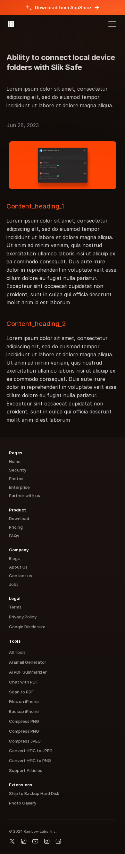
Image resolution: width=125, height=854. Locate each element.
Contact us (20, 575)
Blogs (14, 558)
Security (17, 469)
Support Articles (25, 770)
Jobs (14, 584)
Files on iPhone (24, 701)
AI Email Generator (27, 662)
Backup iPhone (24, 711)
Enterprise (19, 487)
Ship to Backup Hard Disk (34, 793)
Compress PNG (24, 721)
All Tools (17, 652)
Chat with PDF (23, 681)
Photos (16, 478)
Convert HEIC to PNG (30, 760)
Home (15, 461)
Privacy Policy (23, 616)
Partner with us (24, 495)
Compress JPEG (25, 741)
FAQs (14, 535)
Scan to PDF (21, 691)
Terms (15, 606)
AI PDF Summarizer (28, 672)
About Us (18, 567)
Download (19, 518)
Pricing (16, 527)
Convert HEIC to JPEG (31, 750)
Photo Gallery (22, 802)
